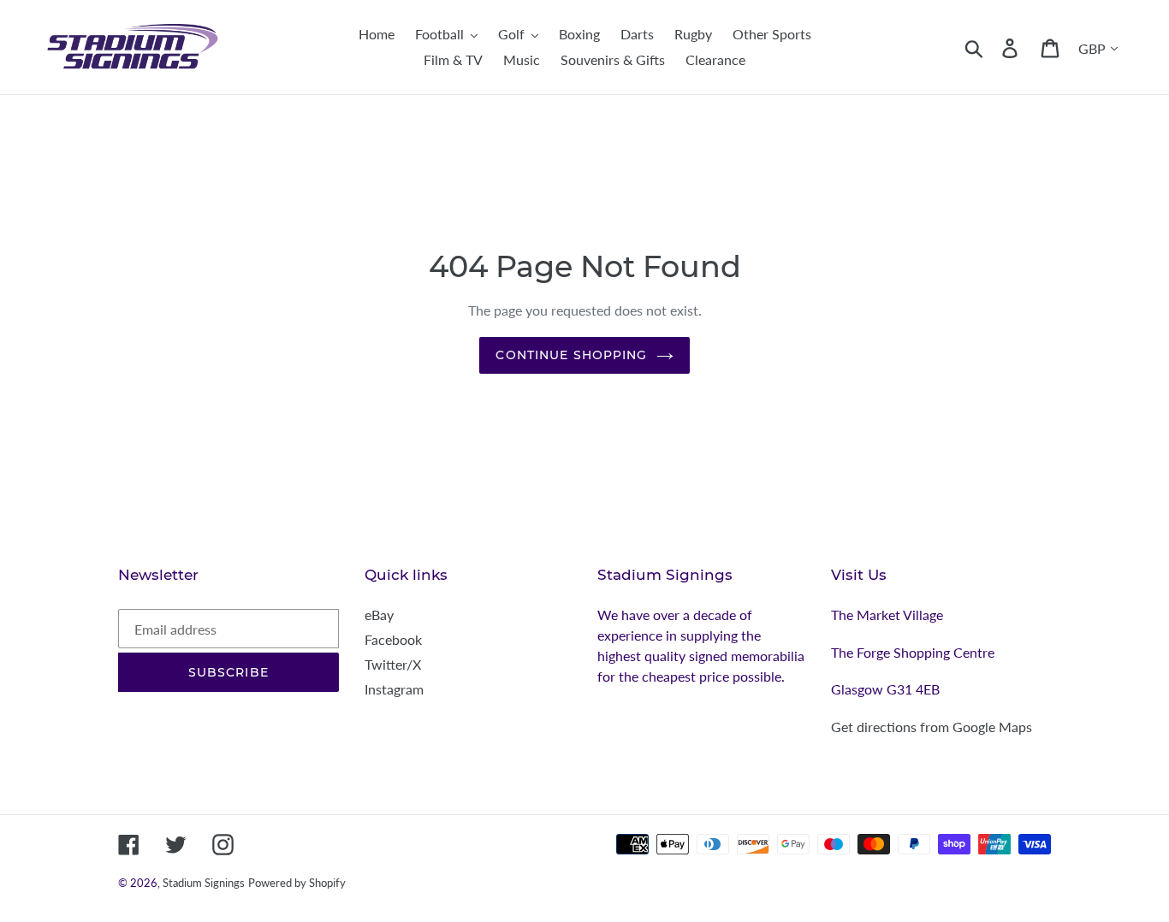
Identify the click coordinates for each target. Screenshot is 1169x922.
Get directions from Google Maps (931, 726)
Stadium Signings (204, 882)
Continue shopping (571, 355)
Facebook (393, 639)
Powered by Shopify (297, 882)
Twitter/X (393, 664)
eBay (379, 614)
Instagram (394, 689)
